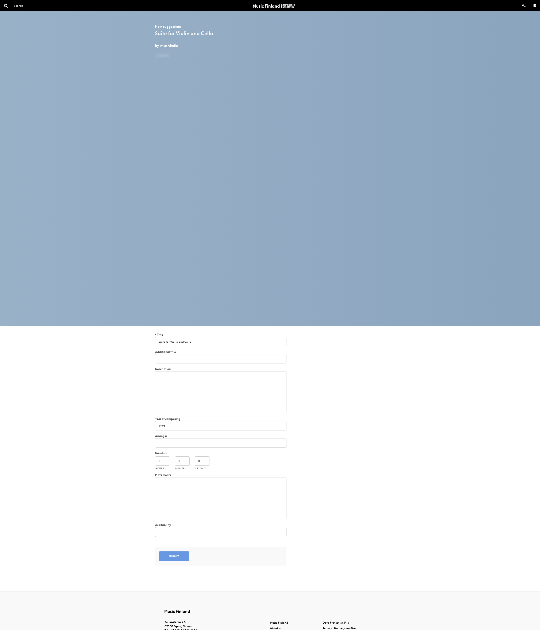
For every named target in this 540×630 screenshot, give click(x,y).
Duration (161, 453)
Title (159, 335)
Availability (163, 525)
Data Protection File (336, 623)
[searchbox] (158, 531)
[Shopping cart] (535, 5)
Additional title (165, 352)
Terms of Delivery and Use (339, 628)
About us (275, 628)
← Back (162, 55)
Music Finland (279, 623)
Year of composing (167, 419)
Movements (163, 475)
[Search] (26, 5)
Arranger (161, 436)
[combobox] (220, 532)
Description (163, 369)
